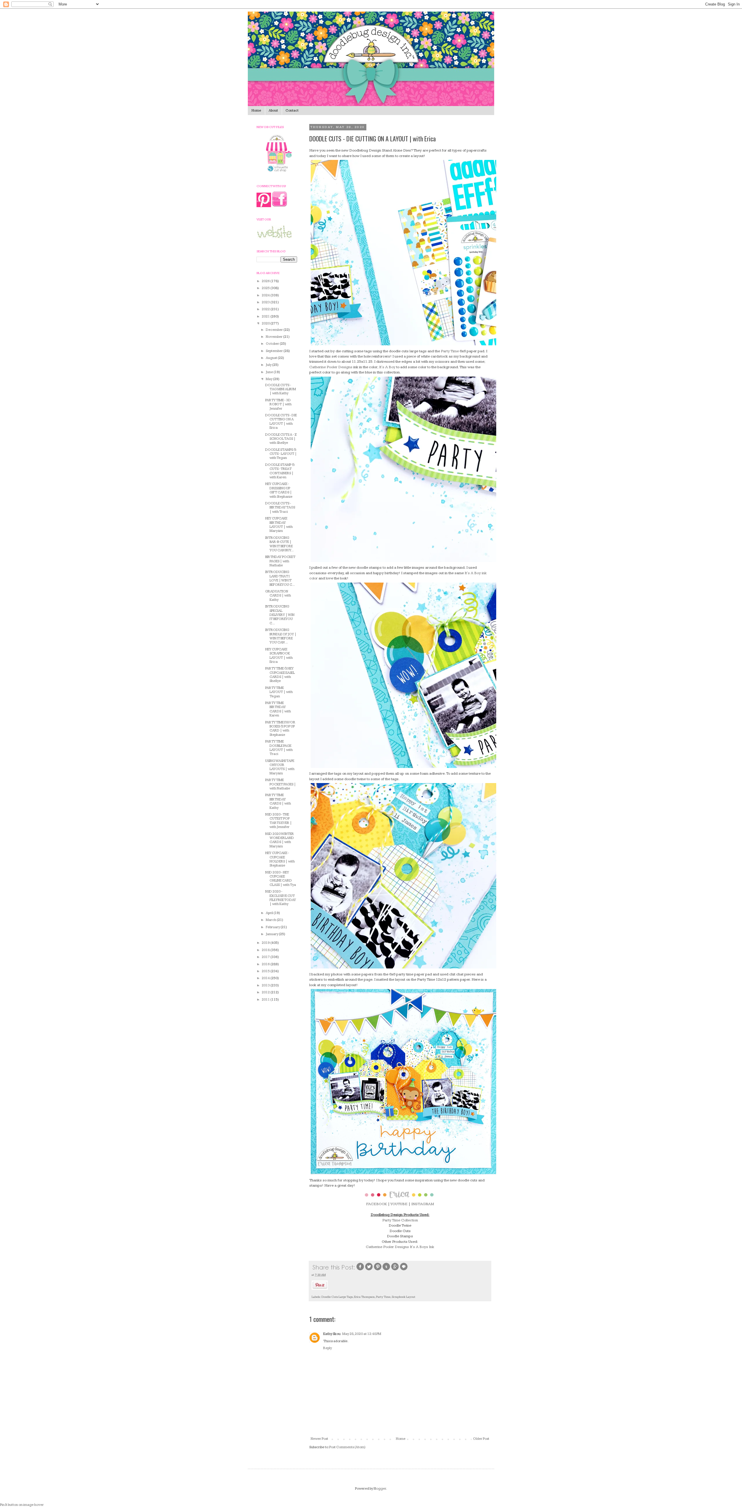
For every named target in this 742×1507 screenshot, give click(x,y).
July (269, 365)
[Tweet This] (369, 1270)
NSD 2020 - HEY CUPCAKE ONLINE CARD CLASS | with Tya (280, 878)
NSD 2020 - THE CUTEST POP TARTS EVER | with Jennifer (278, 820)
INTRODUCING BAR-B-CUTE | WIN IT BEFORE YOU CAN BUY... (279, 544)
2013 (266, 985)
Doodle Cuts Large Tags (337, 1297)
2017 (266, 957)
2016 (266, 964)
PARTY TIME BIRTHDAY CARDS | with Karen (278, 709)
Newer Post (319, 1439)
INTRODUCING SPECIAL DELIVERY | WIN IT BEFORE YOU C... (279, 614)
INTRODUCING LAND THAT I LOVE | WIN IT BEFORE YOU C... (280, 578)
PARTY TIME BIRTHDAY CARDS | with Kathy (278, 801)
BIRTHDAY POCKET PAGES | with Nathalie (280, 561)
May (269, 379)
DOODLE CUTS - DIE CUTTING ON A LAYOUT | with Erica (281, 421)
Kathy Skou (332, 1334)
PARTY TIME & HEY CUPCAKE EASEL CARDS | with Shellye (280, 674)
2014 (266, 978)
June (270, 372)
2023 (266, 302)
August (272, 358)
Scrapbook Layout (403, 1297)
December (274, 330)
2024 (266, 295)
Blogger (380, 1488)
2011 (266, 999)
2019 (266, 943)
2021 (266, 316)
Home (256, 110)
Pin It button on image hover (22, 1505)
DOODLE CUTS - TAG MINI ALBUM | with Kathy (280, 389)
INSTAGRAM (422, 1204)
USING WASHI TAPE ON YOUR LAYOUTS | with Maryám (279, 767)
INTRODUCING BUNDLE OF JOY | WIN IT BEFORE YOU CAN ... (281, 636)
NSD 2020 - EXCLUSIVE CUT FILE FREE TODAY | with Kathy (280, 897)
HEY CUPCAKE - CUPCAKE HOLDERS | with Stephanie (280, 859)
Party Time (450, 351)
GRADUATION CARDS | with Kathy (278, 595)
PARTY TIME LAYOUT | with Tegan (279, 692)
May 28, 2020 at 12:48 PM (361, 1334)
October (273, 344)
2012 (266, 992)
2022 (266, 309)
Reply (327, 1348)
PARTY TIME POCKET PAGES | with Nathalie (280, 784)
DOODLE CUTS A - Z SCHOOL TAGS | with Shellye (281, 439)
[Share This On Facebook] (360, 1270)
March (271, 920)
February (273, 927)
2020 (266, 323)
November (274, 337)
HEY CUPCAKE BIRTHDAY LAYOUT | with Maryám (279, 524)
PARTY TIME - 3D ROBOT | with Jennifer (278, 404)
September (274, 351)
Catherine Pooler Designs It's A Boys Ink (400, 1247)
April (270, 913)
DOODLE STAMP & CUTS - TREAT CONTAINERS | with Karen (279, 471)
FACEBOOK (376, 1204)
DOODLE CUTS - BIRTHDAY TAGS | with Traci (280, 507)
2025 (266, 288)
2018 (266, 950)
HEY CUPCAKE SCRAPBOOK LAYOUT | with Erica (279, 655)
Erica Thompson (364, 1297)
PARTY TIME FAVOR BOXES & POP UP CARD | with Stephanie (280, 728)
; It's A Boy (386, 367)
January (272, 934)
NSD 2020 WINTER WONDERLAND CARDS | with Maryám (279, 840)
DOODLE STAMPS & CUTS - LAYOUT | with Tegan (281, 454)
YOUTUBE (399, 1204)
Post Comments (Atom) (347, 1447)
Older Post (481, 1439)
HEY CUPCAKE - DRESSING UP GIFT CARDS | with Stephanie (278, 490)
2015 (266, 971)
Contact (292, 110)
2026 (266, 281)
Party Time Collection (400, 1220)
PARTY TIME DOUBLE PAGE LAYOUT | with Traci (279, 747)
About (273, 110)
